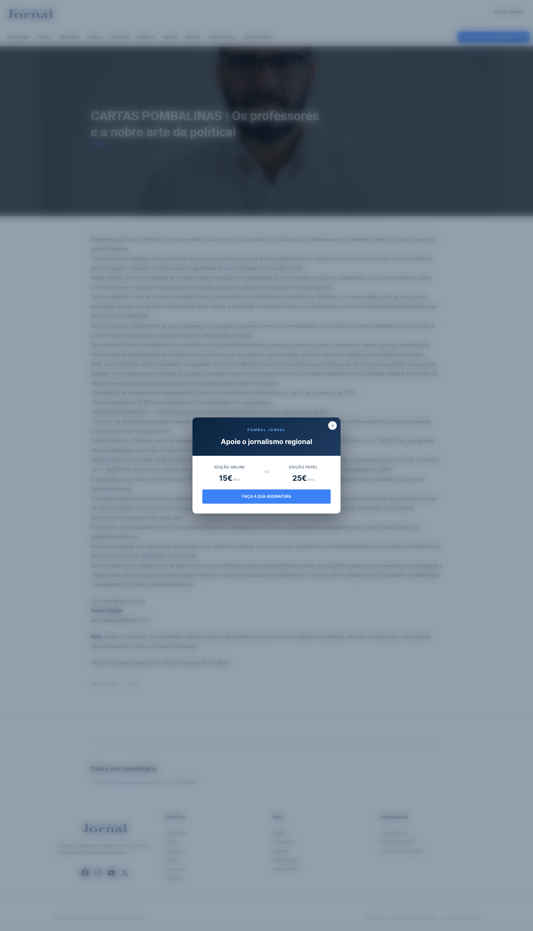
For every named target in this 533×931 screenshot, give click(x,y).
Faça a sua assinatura (266, 496)
